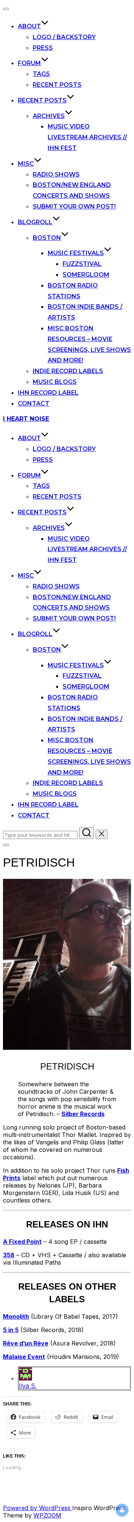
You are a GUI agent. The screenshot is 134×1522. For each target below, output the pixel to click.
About (29, 26)
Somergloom (86, 274)
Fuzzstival (82, 263)
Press (43, 47)
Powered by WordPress (37, 1508)
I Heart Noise (26, 418)
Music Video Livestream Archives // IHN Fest (87, 137)
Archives (49, 116)
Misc (26, 163)
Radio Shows (56, 174)
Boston (47, 237)
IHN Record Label (48, 392)
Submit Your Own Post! (74, 206)
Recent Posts (57, 84)
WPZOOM (47, 1515)
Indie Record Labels (68, 371)
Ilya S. (27, 1385)
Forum (29, 63)
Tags (41, 73)
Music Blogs (55, 381)
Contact (34, 403)
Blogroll (35, 222)
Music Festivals (76, 253)
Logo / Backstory (64, 37)
